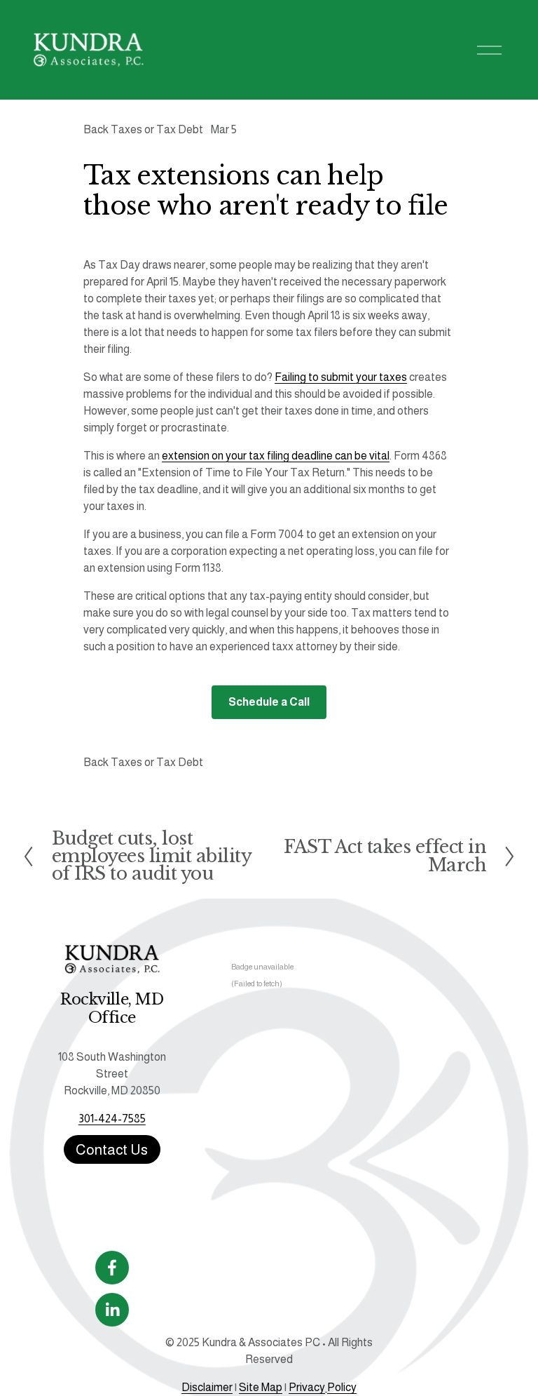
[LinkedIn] (112, 1310)
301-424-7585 (112, 1119)
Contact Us (112, 1149)
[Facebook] (112, 1267)
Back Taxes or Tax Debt (143, 129)
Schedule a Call (269, 702)
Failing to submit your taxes (341, 377)
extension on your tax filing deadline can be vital (275, 456)
